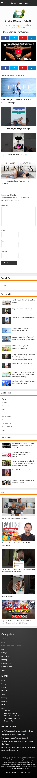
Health (4, 409)
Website (4, 251)
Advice (4, 399)
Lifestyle (5, 413)
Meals (3, 705)
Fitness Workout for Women (15, 32)
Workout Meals (7, 427)
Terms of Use (15, 768)
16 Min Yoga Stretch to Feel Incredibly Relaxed (17, 731)
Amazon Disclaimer (11, 713)
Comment (5, 205)
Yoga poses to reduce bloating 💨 (14, 155)
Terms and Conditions (12, 718)
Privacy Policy (9, 721)
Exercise (4, 701)
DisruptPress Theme (26, 772)
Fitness (4, 402)
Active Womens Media (20, 3)
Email (3, 241)
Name (4, 230)
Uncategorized (7, 423)
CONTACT (5, 708)
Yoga (3, 430)
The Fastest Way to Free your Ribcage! (15, 129)
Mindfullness (6, 416)
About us (7, 711)
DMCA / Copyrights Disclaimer (14, 716)
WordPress (14, 772)
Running (4, 420)
